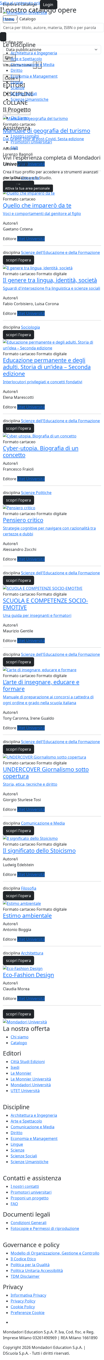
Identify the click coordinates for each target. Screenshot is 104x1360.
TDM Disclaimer (25, 1276)
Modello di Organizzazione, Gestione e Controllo (55, 1253)
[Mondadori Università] (25, 1021)
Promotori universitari (31, 1192)
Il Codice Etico (23, 1259)
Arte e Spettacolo (26, 58)
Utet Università (31, 238)
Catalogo (19, 1042)
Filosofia (28, 888)
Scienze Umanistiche (29, 99)
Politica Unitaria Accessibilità (37, 1270)
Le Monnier (21, 1073)
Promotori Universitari (31, 142)
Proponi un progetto (30, 1198)
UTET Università (25, 1090)
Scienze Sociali (24, 93)
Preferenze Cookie (28, 1312)
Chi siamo (20, 1037)
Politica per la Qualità (30, 1264)
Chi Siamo (20, 117)
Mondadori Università (31, 1084)
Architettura (32, 953)
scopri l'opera (18, 260)
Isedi (15, 1067)
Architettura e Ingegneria (34, 53)
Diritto (16, 70)
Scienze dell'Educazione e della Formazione (60, 252)
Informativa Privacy (28, 1295)
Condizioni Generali (28, 1222)
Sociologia (30, 327)
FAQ (14, 147)
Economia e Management (34, 76)
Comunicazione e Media (32, 64)
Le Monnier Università (31, 1079)
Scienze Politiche (36, 492)
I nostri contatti (25, 136)
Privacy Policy (23, 1301)
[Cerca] (3, 36)
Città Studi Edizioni (28, 1061)
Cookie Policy (23, 1306)
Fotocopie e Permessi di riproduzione (45, 1228)
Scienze (17, 87)
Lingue (17, 82)
